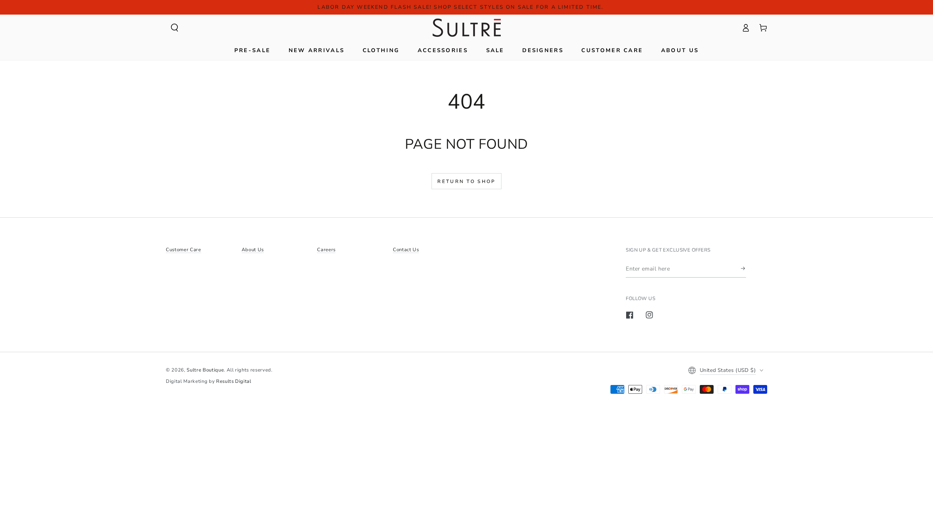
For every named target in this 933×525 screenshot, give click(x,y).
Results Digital (233, 381)
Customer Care (183, 249)
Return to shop (466, 181)
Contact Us (406, 249)
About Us (253, 249)
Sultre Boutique (205, 370)
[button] (174, 27)
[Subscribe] (743, 268)
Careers (326, 249)
